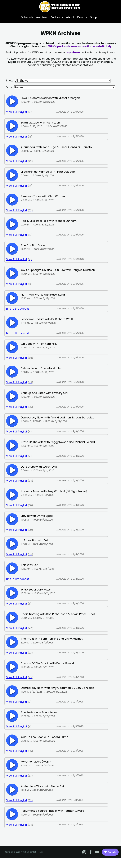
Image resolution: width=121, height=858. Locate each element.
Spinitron (73, 52)
